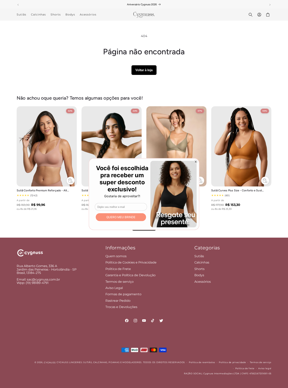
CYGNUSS (50, 362)
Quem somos (116, 256)
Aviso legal (264, 368)
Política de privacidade (232, 362)
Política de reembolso (202, 362)
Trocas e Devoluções (121, 307)
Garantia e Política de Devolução (130, 275)
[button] (250, 14)
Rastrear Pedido (117, 301)
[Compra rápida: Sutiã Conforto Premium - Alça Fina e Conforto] (200, 180)
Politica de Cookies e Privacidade (131, 262)
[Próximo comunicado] (270, 4)
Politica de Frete (118, 269)
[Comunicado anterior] (18, 4)
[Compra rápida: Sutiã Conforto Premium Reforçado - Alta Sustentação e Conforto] (70, 180)
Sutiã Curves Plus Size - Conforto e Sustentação (237, 190)
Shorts (199, 269)
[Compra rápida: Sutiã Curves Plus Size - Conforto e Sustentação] (265, 180)
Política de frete (244, 368)
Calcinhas (201, 262)
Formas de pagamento (123, 294)
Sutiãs (199, 256)
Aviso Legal (114, 288)
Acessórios (202, 282)
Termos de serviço (119, 282)
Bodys (199, 275)
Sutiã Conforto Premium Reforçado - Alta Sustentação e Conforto (43, 190)
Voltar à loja (144, 70)
